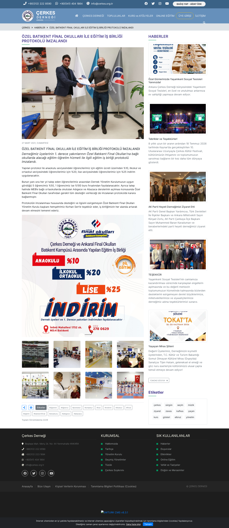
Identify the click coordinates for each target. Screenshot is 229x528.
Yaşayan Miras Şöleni (161, 346)
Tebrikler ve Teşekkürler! (162, 138)
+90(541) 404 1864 (71, 3)
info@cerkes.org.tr (102, 3)
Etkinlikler (166, 454)
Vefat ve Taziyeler (170, 464)
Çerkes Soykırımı (114, 470)
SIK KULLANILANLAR (173, 436)
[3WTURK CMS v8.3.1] (114, 512)
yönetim (190, 417)
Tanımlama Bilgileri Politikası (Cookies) (113, 486)
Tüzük (108, 464)
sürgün (168, 405)
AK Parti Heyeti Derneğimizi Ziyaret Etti (171, 206)
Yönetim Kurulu (113, 454)
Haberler (165, 443)
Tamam (148, 524)
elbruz (178, 417)
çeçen (191, 411)
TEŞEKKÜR (155, 274)
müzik (191, 405)
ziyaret (157, 411)
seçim (180, 405)
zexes (169, 411)
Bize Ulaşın (44, 486)
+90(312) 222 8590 (39, 3)
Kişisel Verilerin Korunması (70, 486)
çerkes (157, 405)
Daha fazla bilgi (133, 524)
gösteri (166, 417)
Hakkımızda (111, 443)
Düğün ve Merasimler (172, 470)
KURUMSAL (110, 436)
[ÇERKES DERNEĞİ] (39, 15)
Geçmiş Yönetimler (115, 459)
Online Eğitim (168, 459)
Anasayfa (27, 486)
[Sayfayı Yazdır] (31, 407)
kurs (156, 417)
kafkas (180, 411)
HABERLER (158, 36)
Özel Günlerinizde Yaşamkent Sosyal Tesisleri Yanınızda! (175, 81)
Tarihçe (109, 448)
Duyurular (166, 448)
